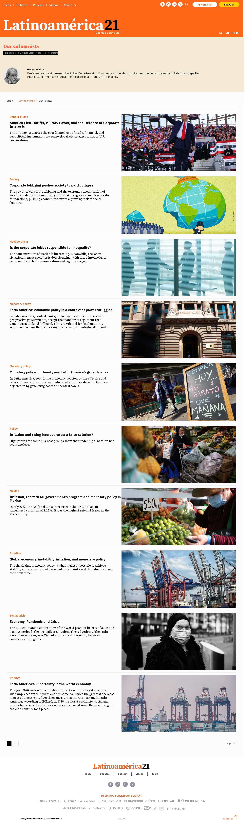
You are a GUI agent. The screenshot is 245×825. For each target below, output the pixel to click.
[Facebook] (162, 4)
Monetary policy (20, 303)
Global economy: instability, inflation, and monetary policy (57, 559)
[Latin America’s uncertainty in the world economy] (179, 703)
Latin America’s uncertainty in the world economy (50, 684)
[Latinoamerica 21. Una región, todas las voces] (121, 766)
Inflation (15, 553)
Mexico (14, 491)
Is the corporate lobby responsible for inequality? (50, 247)
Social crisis (17, 615)
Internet (15, 678)
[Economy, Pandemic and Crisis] (179, 641)
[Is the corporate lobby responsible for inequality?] (179, 267)
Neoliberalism (19, 241)
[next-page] (20, 743)
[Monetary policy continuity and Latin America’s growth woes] (179, 392)
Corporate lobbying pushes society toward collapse (52, 185)
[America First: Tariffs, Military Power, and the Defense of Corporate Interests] (179, 142)
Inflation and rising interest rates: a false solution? (51, 434)
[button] (187, 5)
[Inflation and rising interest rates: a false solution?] (179, 454)
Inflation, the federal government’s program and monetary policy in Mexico (65, 499)
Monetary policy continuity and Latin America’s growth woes (59, 372)
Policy (14, 428)
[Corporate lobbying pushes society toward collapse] (179, 205)
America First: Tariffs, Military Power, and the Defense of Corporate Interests (65, 125)
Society (14, 179)
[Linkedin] (174, 4)
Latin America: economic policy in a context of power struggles (61, 310)
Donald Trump (19, 116)
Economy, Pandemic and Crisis (34, 621)
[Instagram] (168, 4)
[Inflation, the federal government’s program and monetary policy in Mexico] (179, 516)
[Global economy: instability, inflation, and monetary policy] (179, 579)
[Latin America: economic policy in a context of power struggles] (179, 329)
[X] (180, 4)
